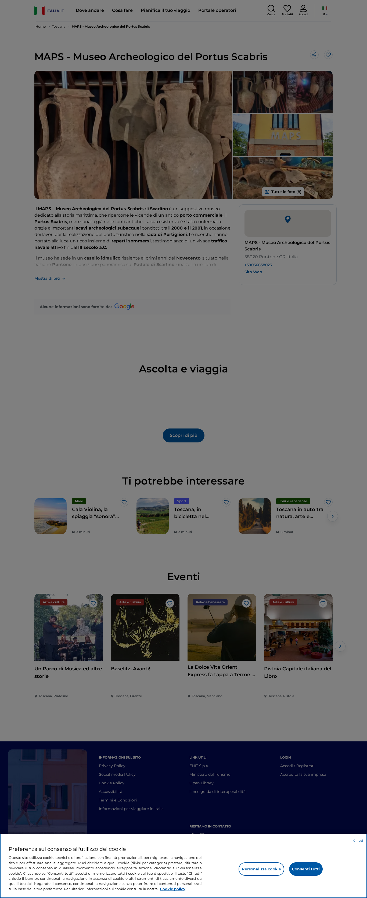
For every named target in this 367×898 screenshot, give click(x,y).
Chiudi (358, 840)
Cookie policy (172, 889)
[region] (183, 866)
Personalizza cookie (261, 869)
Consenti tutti (306, 869)
